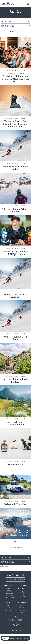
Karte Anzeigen (16, 31)
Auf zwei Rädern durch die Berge (15, 380)
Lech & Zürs (9, 70)
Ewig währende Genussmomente (15, 423)
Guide (12, 638)
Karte (26, 638)
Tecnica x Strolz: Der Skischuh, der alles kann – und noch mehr (15, 124)
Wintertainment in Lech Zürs (15, 168)
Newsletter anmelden (15, 579)
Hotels (19, 638)
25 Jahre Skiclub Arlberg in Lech (15, 210)
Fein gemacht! (15, 464)
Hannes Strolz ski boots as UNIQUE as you (15, 253)
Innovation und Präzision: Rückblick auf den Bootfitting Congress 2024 (15, 77)
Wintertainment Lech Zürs (15, 338)
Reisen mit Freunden (15, 504)
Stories (5, 638)
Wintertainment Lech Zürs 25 (15, 295)
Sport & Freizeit (20, 70)
